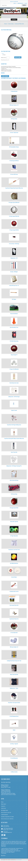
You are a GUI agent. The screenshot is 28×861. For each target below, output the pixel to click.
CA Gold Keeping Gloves (14, 716)
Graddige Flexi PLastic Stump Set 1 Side (14, 660)
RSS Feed (2, 835)
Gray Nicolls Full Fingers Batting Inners (14, 424)
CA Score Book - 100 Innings (14, 243)
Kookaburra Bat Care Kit (14, 591)
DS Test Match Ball (14, 632)
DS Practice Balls (14, 118)
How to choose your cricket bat (7, 818)
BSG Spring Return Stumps (14, 147)
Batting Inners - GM (14, 258)
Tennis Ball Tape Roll (14, 521)
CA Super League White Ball (14, 216)
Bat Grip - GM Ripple (14, 271)
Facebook (4, 835)
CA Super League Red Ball (14, 230)
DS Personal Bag (14, 494)
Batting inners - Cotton (14, 688)
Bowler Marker (14, 577)
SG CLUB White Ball (14, 758)
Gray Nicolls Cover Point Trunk (14, 549)
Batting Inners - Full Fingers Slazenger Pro (14, 466)
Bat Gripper (14, 299)
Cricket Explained (4, 814)
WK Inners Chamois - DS (14, 105)
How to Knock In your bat (6, 812)
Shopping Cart (20, 3)
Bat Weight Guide (4, 810)
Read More (3, 855)
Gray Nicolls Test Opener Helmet (14, 702)
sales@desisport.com (7, 832)
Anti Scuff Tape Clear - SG (14, 285)
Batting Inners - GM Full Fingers (14, 396)
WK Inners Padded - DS (14, 647)
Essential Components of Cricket (7, 816)
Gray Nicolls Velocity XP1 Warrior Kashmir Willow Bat (14, 438)
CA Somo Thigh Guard (14, 132)
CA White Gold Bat (14, 771)
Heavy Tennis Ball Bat (14, 674)
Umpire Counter (14, 410)
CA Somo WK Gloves (14, 174)
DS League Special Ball (14, 507)
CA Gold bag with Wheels (14, 160)
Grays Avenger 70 (14, 354)
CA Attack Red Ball (14, 91)
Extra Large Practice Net (14, 605)
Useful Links (3, 808)
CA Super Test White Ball (14, 369)
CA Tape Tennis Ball (14, 535)
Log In (15, 3)
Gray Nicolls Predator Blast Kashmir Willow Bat (14, 188)
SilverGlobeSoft (19, 859)
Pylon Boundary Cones (14, 327)
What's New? (3, 804)
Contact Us (3, 806)
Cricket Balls (11, 23)
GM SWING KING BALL (14, 563)
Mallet (14, 730)
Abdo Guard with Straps (14, 480)
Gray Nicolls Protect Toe (14, 618)
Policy (2, 802)
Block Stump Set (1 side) (14, 382)
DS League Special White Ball (14, 202)
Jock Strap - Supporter (14, 743)
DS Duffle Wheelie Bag (14, 341)
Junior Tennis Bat (14, 452)
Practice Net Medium (14, 313)
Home (5, 23)
